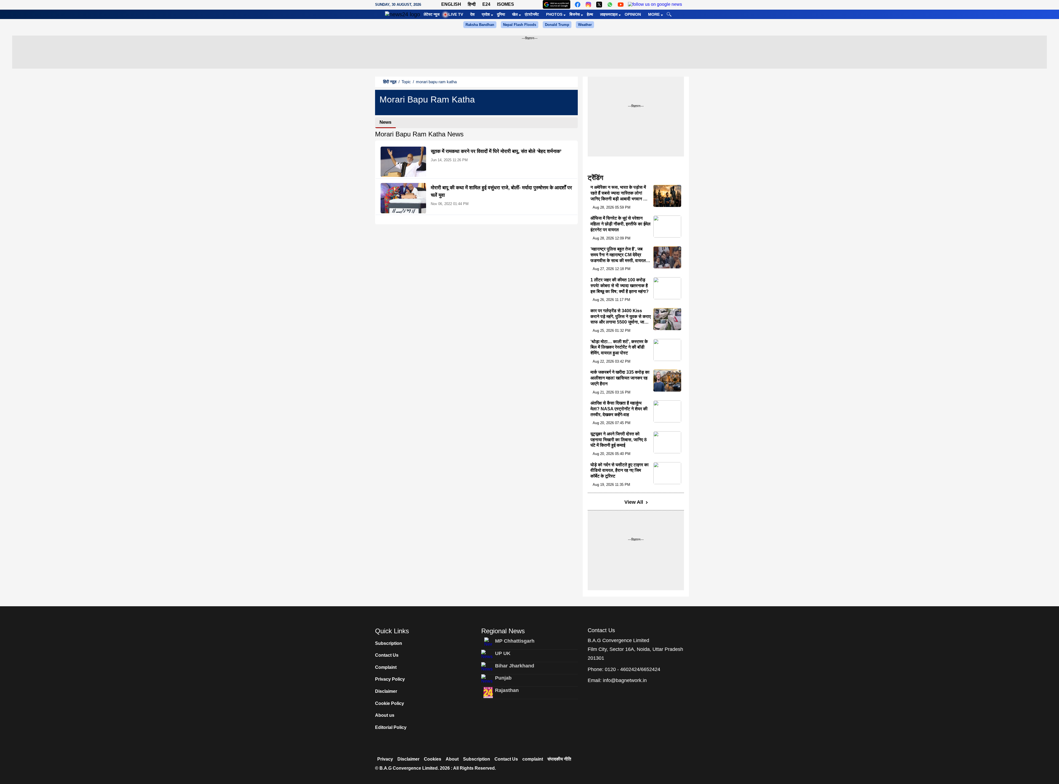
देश (472, 14)
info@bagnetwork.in (625, 680)
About (452, 759)
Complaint (386, 667)
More (654, 14)
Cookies (432, 759)
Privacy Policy (390, 679)
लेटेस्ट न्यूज (432, 14)
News (385, 122)
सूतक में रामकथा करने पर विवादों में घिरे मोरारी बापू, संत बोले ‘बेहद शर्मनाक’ (496, 151)
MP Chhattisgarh (514, 641)
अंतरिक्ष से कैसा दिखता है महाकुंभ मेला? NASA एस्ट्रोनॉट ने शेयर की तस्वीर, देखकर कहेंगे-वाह (619, 409)
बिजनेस (574, 14)
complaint (532, 759)
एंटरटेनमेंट (532, 14)
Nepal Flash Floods (519, 25)
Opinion (633, 14)
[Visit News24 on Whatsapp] (609, 4)
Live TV (455, 14)
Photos (554, 14)
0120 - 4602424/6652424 (632, 669)
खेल (515, 14)
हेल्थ (590, 14)
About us (384, 715)
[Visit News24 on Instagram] (588, 4)
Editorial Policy (391, 727)
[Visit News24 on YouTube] (620, 4)
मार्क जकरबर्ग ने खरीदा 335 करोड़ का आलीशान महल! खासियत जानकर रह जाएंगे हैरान (619, 378)
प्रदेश (486, 14)
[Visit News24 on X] (599, 4)
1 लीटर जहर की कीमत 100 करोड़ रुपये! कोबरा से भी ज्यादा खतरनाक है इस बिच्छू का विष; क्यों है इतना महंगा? (619, 286)
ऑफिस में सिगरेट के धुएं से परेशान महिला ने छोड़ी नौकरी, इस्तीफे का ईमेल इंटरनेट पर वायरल (620, 224)
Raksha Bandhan (480, 25)
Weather (585, 25)
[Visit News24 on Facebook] (577, 4)
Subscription (388, 643)
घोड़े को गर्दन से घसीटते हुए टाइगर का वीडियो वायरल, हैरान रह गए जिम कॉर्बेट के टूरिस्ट (619, 470)
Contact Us (387, 655)
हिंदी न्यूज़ (390, 81)
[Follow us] (655, 4)
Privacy (385, 759)
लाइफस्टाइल (608, 14)
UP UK (502, 653)
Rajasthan (507, 690)
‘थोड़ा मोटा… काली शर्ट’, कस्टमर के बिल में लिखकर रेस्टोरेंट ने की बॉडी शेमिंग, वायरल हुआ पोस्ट (619, 347)
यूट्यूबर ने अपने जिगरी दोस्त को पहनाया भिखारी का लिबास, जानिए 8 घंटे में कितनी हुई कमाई (618, 440)
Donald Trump (557, 25)
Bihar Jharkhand (514, 666)
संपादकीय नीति (559, 759)
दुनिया (501, 14)
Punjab (503, 678)
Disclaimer (386, 691)
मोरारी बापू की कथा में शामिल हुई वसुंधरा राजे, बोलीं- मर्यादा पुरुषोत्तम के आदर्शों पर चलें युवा (501, 191)
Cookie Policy (389, 703)
